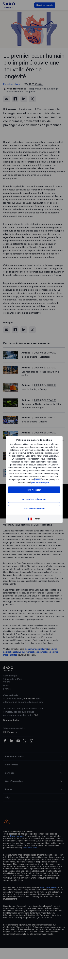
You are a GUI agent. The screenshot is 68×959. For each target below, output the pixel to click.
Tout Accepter (34, 491)
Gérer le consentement (34, 510)
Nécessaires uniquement (34, 500)
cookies (14, 481)
